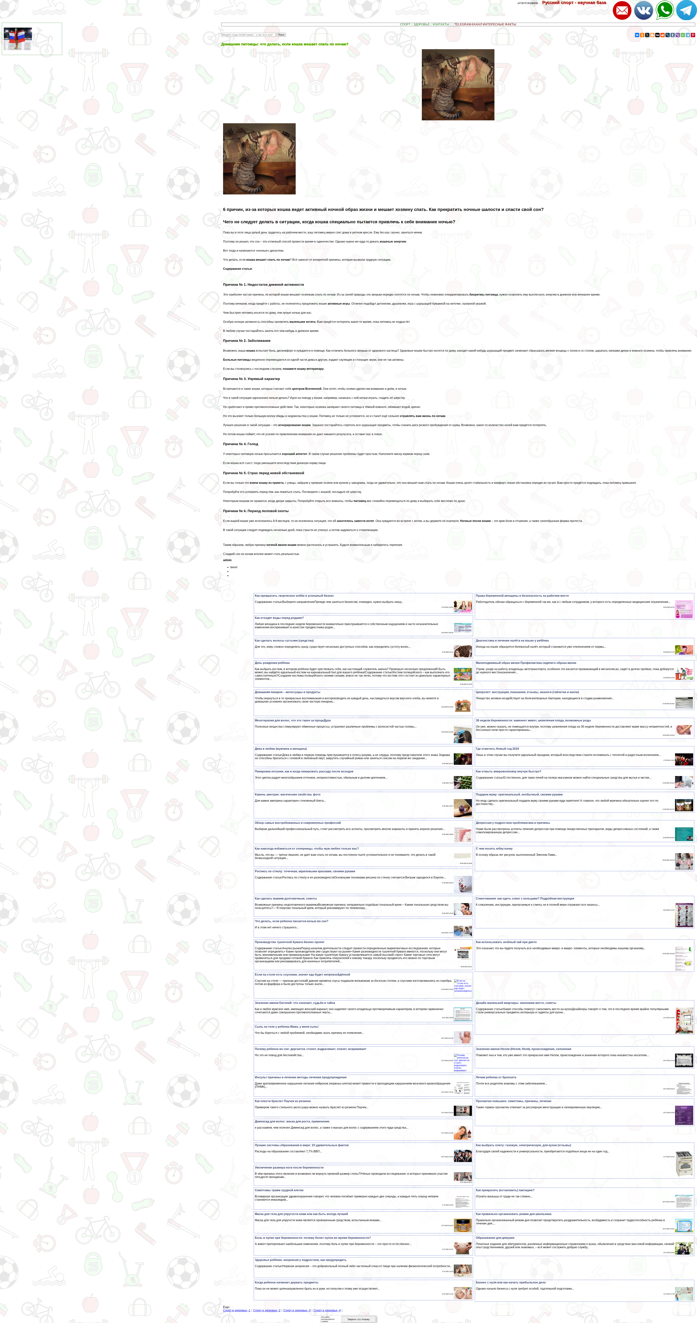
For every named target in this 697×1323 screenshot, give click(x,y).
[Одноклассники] (642, 35)
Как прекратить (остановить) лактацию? (505, 1190)
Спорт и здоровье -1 (236, 1310)
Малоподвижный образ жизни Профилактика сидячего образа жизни (526, 662)
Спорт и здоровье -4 (327, 1310)
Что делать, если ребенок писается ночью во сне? (291, 921)
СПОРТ (405, 24)
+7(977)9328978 (527, 3)
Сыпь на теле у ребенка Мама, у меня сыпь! (287, 1026)
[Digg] (657, 35)
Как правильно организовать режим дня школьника (513, 1214)
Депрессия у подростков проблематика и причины (513, 822)
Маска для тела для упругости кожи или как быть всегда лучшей (301, 1214)
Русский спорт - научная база (576, 2)
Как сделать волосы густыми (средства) (284, 640)
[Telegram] (688, 35)
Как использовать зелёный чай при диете (506, 942)
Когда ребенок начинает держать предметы (286, 1282)
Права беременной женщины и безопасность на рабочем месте (522, 595)
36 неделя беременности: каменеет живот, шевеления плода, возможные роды (533, 720)
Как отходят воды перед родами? (279, 617)
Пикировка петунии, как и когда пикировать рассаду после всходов (304, 771)
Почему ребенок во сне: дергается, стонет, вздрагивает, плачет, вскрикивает (310, 1049)
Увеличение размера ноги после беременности (289, 1167)
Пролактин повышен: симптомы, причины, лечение (513, 1101)
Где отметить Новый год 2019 (497, 748)
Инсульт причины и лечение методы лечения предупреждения (301, 1077)
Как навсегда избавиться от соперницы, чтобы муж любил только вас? (307, 848)
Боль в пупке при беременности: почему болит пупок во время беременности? (313, 1237)
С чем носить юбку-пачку (494, 848)
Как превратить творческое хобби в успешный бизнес (294, 595)
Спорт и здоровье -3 (297, 1310)
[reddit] (662, 35)
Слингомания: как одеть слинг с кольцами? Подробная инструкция (525, 898)
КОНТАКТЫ (441, 24)
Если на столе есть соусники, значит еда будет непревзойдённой (302, 974)
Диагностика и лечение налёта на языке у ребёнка (512, 640)
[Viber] (678, 35)
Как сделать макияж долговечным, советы (286, 898)
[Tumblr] (672, 35)
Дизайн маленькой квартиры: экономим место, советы (516, 1002)
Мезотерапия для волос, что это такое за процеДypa (293, 720)
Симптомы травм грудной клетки (279, 1190)
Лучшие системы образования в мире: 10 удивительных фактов (302, 1145)
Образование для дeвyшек (495, 1237)
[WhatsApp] (683, 35)
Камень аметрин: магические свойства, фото (288, 794)
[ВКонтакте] (637, 35)
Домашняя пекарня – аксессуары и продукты (287, 692)
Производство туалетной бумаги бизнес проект (290, 942)
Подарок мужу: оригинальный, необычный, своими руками (519, 794)
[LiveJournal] (667, 35)
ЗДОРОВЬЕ (421, 24)
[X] (647, 35)
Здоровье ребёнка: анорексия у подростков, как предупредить (301, 1259)
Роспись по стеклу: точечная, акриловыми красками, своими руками (305, 871)
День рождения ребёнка (272, 662)
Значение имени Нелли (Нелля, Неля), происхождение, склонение (523, 1049)
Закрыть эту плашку (358, 1319)
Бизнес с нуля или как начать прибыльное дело (511, 1282)
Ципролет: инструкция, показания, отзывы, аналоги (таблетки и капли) (527, 692)
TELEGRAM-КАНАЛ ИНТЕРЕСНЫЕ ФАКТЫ (485, 24)
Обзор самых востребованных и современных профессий (298, 822)
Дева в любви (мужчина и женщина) (281, 748)
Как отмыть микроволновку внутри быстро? (508, 771)
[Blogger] (652, 35)
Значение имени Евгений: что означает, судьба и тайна (295, 1002)
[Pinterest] (693, 35)
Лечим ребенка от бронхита (496, 1077)
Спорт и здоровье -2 (266, 1310)
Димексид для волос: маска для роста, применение (292, 1121)
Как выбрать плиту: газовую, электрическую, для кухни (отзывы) (523, 1145)
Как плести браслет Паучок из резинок (283, 1101)
